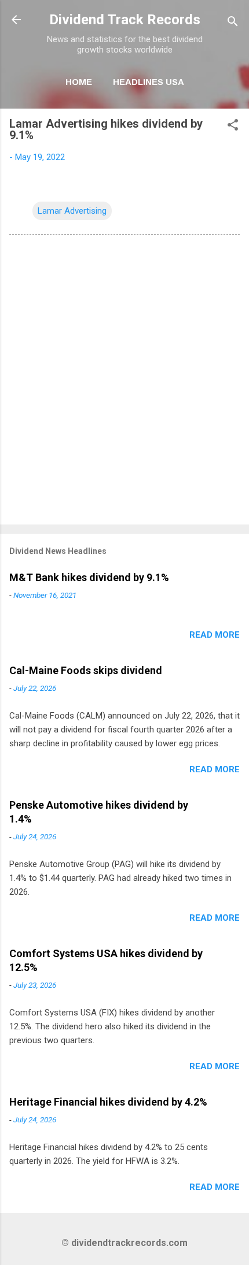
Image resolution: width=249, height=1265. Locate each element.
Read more (214, 635)
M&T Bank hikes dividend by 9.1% (89, 577)
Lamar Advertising (72, 211)
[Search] (233, 23)
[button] (233, 127)
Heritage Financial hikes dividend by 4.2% (108, 1102)
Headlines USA (148, 82)
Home (78, 82)
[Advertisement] (124, 382)
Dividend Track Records (124, 20)
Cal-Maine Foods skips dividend (85, 670)
